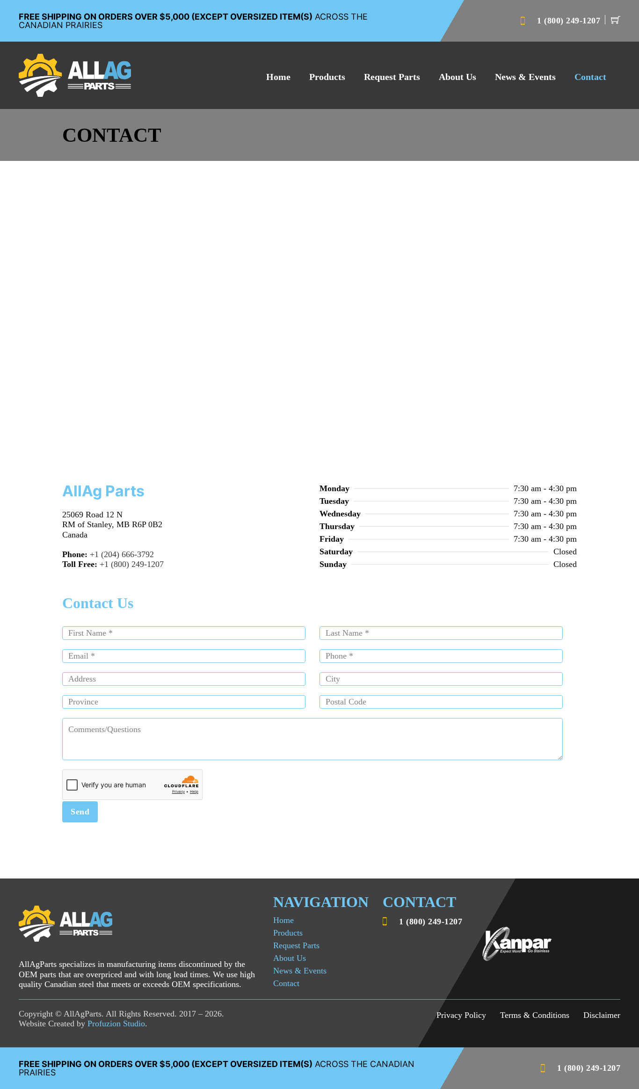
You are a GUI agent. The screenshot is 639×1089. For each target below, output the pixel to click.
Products (327, 77)
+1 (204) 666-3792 (122, 554)
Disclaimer (601, 1015)
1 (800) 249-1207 (568, 20)
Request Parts (392, 77)
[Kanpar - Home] (75, 75)
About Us (457, 77)
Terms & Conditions (534, 1015)
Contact (590, 77)
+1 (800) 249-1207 (132, 564)
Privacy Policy (461, 1015)
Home (278, 77)
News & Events (525, 77)
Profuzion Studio (116, 1023)
